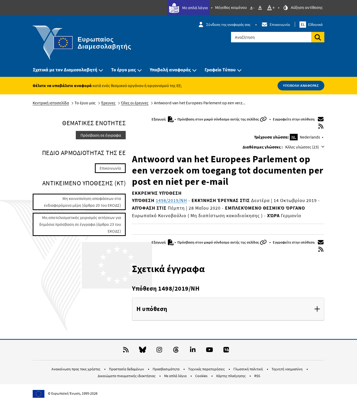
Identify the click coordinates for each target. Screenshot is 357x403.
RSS (257, 375)
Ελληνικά (312, 24)
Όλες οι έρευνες (134, 102)
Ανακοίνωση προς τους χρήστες (76, 369)
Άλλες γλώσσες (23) (302, 146)
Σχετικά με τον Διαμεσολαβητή (65, 70)
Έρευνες (108, 102)
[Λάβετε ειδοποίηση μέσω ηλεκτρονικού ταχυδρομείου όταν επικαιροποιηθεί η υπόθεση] (321, 119)
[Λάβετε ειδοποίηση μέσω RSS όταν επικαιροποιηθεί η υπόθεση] (321, 126)
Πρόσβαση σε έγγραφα (100, 135)
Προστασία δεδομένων (127, 369)
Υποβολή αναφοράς (170, 70)
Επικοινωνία (280, 24)
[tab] (228, 309)
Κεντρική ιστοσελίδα (51, 102)
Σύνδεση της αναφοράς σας (228, 24)
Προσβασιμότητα (166, 369)
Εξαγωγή (159, 119)
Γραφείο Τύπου (220, 70)
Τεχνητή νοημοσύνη (287, 369)
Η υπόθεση (151, 309)
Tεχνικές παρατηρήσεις (207, 369)
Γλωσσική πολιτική (248, 369)
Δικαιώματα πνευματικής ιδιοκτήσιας (127, 375)
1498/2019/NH (171, 200)
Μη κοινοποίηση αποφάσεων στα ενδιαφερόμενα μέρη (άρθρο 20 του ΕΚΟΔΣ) (82, 202)
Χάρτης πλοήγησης (231, 375)
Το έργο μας (123, 70)
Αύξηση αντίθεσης (306, 7)
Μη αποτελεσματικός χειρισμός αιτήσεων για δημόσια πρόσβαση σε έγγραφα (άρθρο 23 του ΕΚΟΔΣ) (80, 224)
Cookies (201, 375)
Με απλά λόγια (194, 7)
